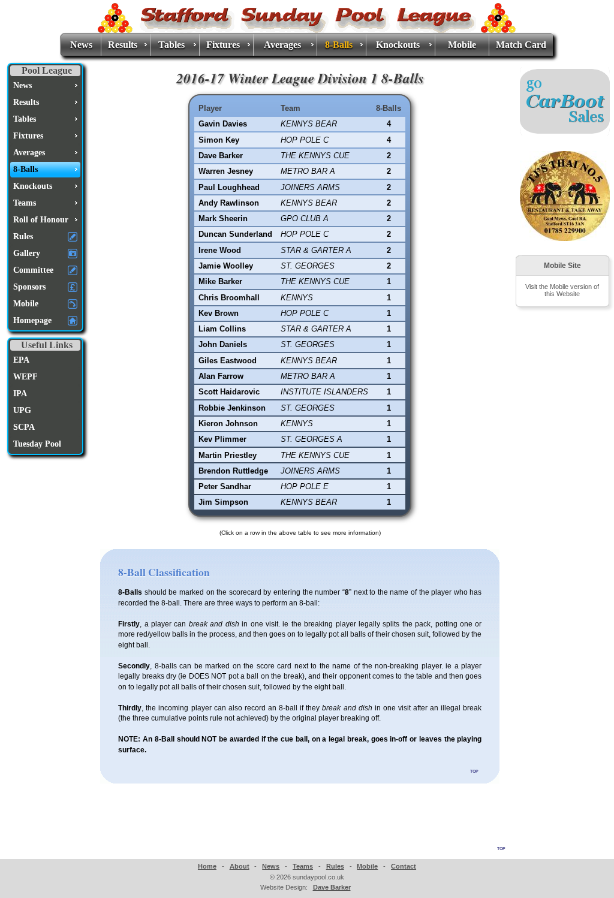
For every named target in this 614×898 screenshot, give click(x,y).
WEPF (25, 376)
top (474, 770)
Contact (403, 866)
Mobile (462, 45)
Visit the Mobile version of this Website (562, 290)
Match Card (521, 45)
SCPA (24, 427)
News (81, 45)
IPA (20, 393)
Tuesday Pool (37, 443)
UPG (22, 410)
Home (207, 866)
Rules (335, 866)
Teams (303, 866)
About (239, 866)
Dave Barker (332, 887)
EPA (21, 359)
